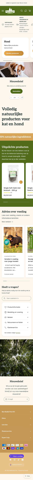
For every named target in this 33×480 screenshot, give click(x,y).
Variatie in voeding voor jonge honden (11, 260)
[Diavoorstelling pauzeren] (22, 97)
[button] (3, 11)
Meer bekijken (6, 222)
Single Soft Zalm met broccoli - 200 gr (12, 189)
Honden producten (12, 53)
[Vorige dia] (11, 97)
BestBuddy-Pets (13, 470)
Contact (18, 332)
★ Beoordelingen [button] (31, 241)
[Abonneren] (27, 399)
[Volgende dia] (18, 97)
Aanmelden (16, 91)
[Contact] (26, 11)
